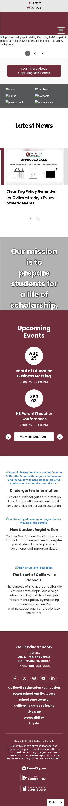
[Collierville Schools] (34, 20)
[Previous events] (8, 437)
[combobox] (55, 802)
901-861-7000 (39, 666)
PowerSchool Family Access (34, 693)
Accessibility (34, 718)
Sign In (34, 723)
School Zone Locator (34, 699)
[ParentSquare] (34, 768)
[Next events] (60, 437)
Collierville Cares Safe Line (34, 705)
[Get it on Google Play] (34, 778)
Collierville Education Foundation (34, 687)
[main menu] (61, 30)
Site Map (34, 712)
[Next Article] (38, 219)
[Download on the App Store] (34, 789)
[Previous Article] (30, 219)
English (53, 802)
